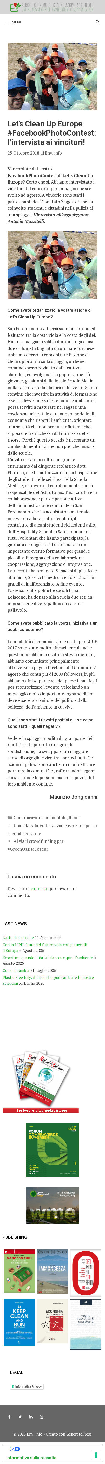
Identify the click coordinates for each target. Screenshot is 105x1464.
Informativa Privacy (28, 1386)
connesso (40, 889)
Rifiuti (74, 817)
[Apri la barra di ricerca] (97, 22)
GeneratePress (79, 1434)
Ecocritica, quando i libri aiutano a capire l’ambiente (48, 957)
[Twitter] (20, 1417)
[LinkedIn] (31, 1417)
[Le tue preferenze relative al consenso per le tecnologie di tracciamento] (96, 1455)
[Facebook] (9, 1417)
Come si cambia (16, 970)
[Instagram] (41, 1417)
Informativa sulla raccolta (31, 1457)
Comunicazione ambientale (40, 817)
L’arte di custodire (18, 937)
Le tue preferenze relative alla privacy (57, 1448)
